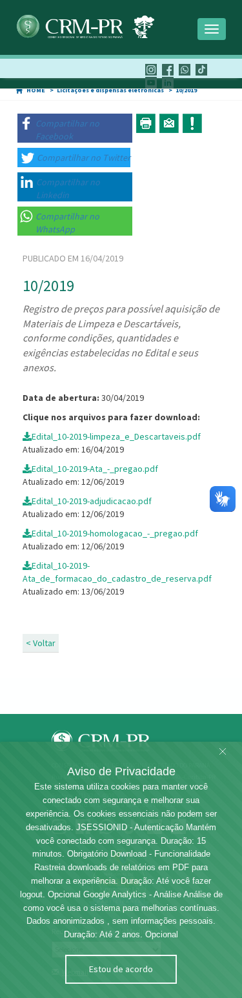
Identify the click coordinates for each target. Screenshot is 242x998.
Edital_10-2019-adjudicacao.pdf (92, 501)
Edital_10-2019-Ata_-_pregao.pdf (95, 468)
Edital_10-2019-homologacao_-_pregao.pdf (115, 533)
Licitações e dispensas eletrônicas (110, 90)
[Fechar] (222, 752)
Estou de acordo (121, 969)
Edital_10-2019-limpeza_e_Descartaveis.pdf (116, 436)
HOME (35, 90)
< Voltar (40, 643)
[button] (74, 128)
